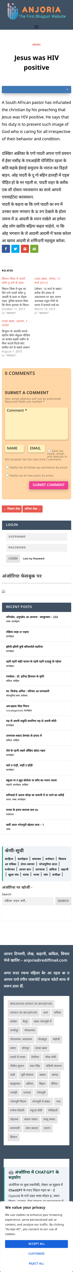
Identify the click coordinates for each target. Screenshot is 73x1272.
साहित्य (16, 681)
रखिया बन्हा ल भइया (17, 632)
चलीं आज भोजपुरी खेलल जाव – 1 (25, 825)
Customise (36, 1254)
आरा (45, 1013)
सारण (47, 1128)
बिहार (42, 1084)
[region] (36, 1236)
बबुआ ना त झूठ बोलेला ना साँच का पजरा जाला (31, 781)
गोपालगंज (29, 1031)
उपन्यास (40, 870)
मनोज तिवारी (17, 1111)
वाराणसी (15, 1128)
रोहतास (14, 1119)
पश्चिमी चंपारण (54, 1066)
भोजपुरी (41, 1093)
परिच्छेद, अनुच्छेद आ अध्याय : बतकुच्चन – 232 (32, 617)
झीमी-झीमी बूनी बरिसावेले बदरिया (24, 647)
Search (6, 895)
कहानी (9, 785)
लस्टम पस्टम (31, 1119)
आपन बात (25, 870)
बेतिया (54, 1084)
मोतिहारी (53, 1111)
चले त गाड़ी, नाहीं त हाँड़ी (19, 766)
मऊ (58, 1102)
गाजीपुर (14, 1031)
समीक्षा (56, 875)
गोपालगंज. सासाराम (21, 1039)
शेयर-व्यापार (28, 864)
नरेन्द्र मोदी (50, 1057)
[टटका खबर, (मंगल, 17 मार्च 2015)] (50, 296)
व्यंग (46, 875)
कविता (9, 681)
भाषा (8, 621)
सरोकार (24, 695)
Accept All (36, 1244)
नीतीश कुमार (17, 1066)
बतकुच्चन (15, 1084)
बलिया (29, 1084)
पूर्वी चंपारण (27, 1075)
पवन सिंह (35, 1066)
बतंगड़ (55, 1075)
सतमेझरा (15, 621)
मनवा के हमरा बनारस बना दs (22, 810)
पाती (12, 1075)
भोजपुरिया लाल (13, 695)
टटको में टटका (17, 1057)
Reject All (36, 1264)
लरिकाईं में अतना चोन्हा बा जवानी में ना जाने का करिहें (35, 795)
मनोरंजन (10, 814)
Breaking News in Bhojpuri (31, 1004)
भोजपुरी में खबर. (41, 1102)
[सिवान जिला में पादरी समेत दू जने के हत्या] (18, 296)
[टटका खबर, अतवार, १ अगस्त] (18, 339)
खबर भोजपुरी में (43, 1022)
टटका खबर (41, 1048)
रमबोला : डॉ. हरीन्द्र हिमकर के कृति (25, 677)
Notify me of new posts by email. (32, 476)
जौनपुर (25, 1048)
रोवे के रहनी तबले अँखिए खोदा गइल (25, 751)
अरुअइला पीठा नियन (17, 706)
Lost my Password (33, 558)
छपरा (13, 1048)
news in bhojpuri (23, 1013)
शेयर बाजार (32, 1128)
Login (13, 559)
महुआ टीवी (36, 1111)
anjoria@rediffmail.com (45, 960)
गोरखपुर (42, 1039)
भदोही (13, 1093)
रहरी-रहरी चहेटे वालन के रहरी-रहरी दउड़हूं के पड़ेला (33, 662)
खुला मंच (13, 875)
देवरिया (35, 1057)
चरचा (8, 799)
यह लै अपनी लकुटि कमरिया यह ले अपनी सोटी (31, 721)
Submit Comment (49, 485)
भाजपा (27, 1093)
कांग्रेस (13, 1022)
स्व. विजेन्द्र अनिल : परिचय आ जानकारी (27, 691)
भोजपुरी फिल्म (18, 1102)
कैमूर (25, 1022)
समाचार (36, 45)
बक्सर (42, 1075)
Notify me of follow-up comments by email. (39, 468)
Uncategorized (14, 710)
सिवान (13, 1137)
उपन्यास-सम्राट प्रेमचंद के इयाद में (24, 736)
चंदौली (56, 1039)
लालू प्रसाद (49, 1119)
